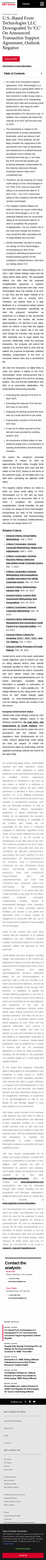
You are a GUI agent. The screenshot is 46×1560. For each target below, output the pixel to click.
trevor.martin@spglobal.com (17, 1298)
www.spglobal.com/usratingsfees (18, 1203)
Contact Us (7, 1443)
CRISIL (6, 1436)
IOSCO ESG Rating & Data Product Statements (19, 1523)
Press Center (8, 1470)
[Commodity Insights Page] (25, 1401)
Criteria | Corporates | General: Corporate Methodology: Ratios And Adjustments (24, 547)
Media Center (8, 1428)
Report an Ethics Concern (12, 1501)
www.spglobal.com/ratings (15, 1178)
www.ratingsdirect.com (32, 1182)
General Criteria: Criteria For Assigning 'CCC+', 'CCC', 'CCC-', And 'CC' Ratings (24, 638)
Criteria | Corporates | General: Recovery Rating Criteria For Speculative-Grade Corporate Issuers (24, 559)
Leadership (8, 1519)
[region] (23, 1542)
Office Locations (9, 1505)
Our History (7, 1463)
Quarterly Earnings (10, 1484)
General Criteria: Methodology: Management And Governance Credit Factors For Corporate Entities (24, 623)
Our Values (7, 1459)
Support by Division (10, 1498)
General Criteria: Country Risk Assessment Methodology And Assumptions (21, 599)
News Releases (9, 1480)
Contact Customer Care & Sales (14, 1495)
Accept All (23, 1555)
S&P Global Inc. (12, 1450)
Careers (6, 1512)
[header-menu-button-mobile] (42, 4)
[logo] (8, 3)
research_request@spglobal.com (19, 1248)
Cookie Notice (8, 1544)
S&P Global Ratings (15, 1412)
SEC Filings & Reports (11, 1487)
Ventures (7, 1466)
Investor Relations (10, 1477)
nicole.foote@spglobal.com (17, 1281)
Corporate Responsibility (12, 1516)
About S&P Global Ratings (12, 1421)
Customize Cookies (22, 1548)
